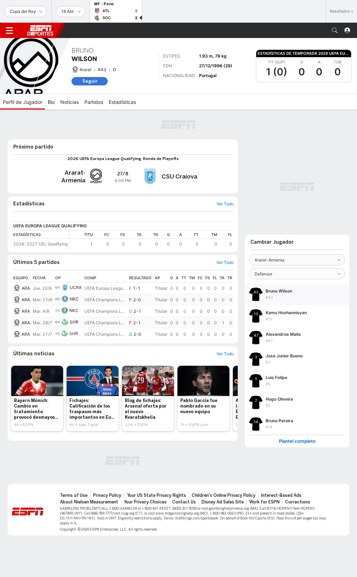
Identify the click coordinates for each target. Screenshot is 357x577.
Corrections (297, 502)
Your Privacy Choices (145, 502)
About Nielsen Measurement (89, 502)
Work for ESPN (264, 502)
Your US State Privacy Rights (156, 495)
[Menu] (9, 30)
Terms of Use (74, 495)
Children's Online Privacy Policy (224, 495)
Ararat (85, 69)
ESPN (40, 30)
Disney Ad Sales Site (223, 502)
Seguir (89, 81)
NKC (74, 299)
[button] (334, 30)
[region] (151, 239)
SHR (74, 322)
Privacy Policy (107, 495)
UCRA (76, 287)
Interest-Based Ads (281, 495)
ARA (26, 288)
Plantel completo (297, 441)
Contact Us (184, 502)
